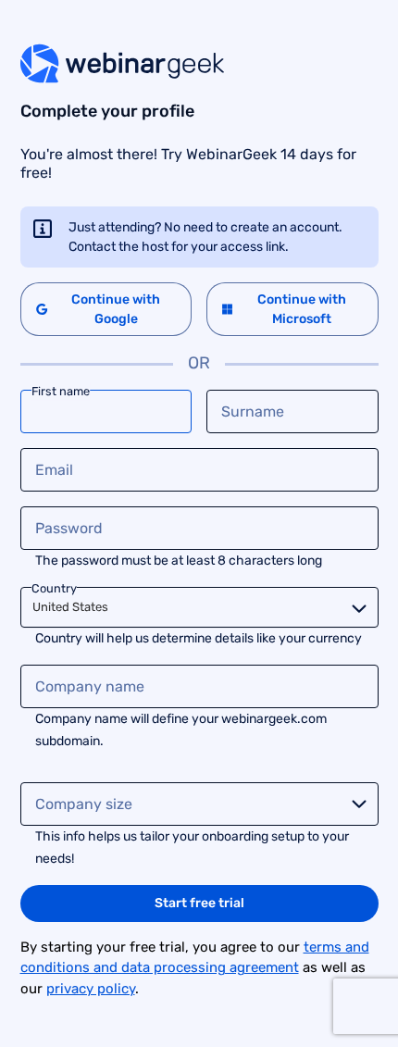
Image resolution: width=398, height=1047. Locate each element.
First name (60, 390)
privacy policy (90, 988)
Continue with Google (115, 309)
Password (69, 528)
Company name (89, 686)
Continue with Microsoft (301, 309)
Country (54, 587)
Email (54, 470)
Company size (83, 804)
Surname (252, 411)
